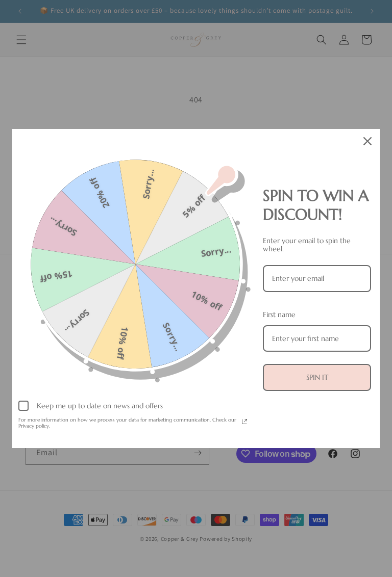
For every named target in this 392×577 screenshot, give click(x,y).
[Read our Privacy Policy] (244, 421)
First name (279, 314)
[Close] (367, 141)
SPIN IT (317, 377)
